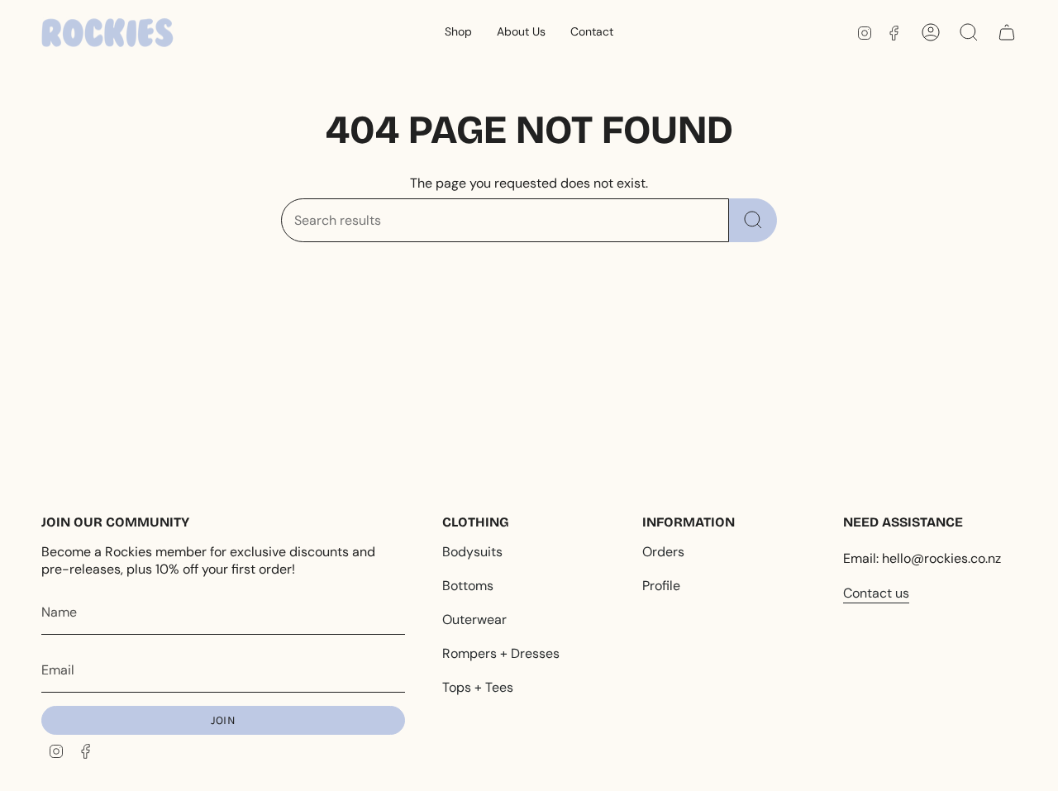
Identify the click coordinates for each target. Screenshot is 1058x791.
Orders (663, 551)
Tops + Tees (477, 687)
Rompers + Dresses (501, 653)
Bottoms (467, 585)
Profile (661, 585)
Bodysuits (472, 551)
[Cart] (1007, 32)
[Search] (753, 220)
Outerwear (474, 619)
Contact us (876, 593)
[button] (458, 32)
